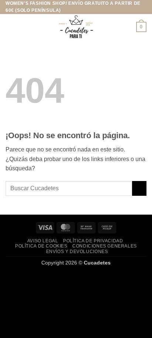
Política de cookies (41, 246)
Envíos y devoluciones (77, 251)
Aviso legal (42, 240)
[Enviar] (139, 188)
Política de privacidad (93, 240)
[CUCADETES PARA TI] (76, 27)
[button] (10, 27)
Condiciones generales (104, 246)
